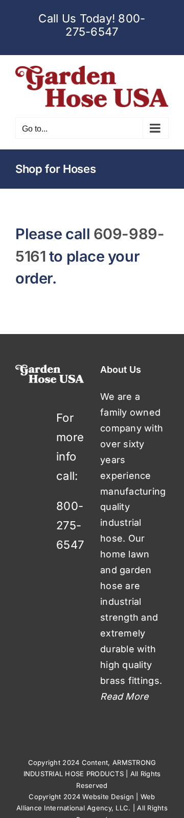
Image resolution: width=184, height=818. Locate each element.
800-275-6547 (105, 25)
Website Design (108, 797)
